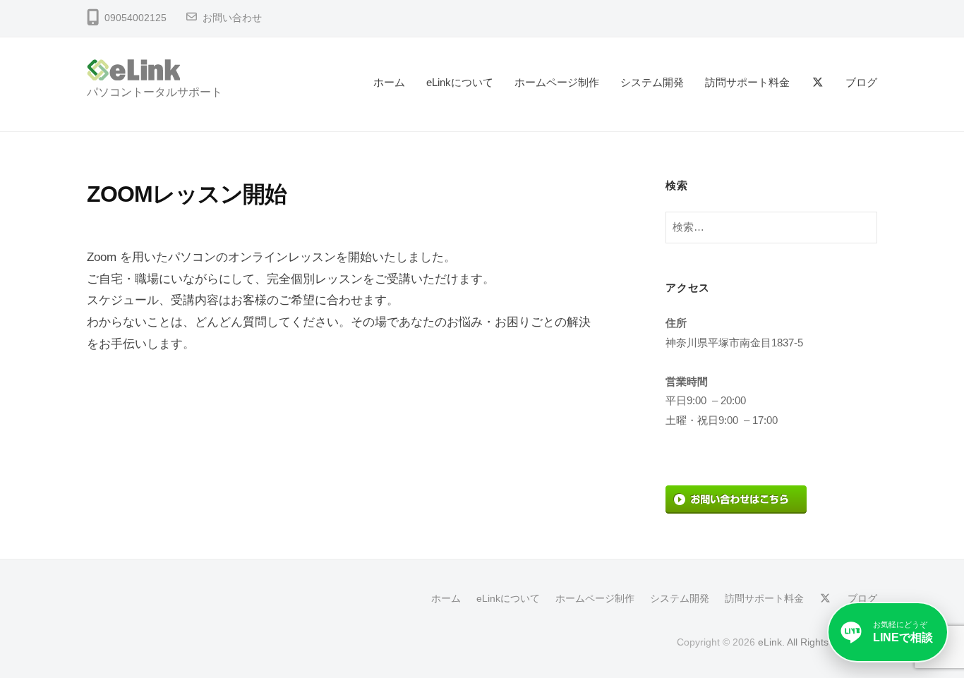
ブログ (861, 82)
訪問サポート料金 (747, 82)
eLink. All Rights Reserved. (817, 642)
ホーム (389, 82)
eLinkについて (459, 82)
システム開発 (652, 82)
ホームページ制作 (556, 82)
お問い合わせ (232, 18)
